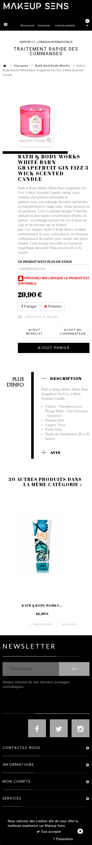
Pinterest (54, 306)
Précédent (43, 624)
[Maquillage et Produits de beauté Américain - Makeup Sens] (36, 6)
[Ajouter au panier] (13, 514)
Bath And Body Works (52, 65)
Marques (21, 65)
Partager (30, 306)
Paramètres (64, 839)
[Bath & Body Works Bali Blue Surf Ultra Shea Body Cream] (42, 544)
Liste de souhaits (65, 25)
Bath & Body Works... (42, 605)
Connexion (44, 25)
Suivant (69, 624)
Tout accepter (50, 832)
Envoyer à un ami (42, 316)
